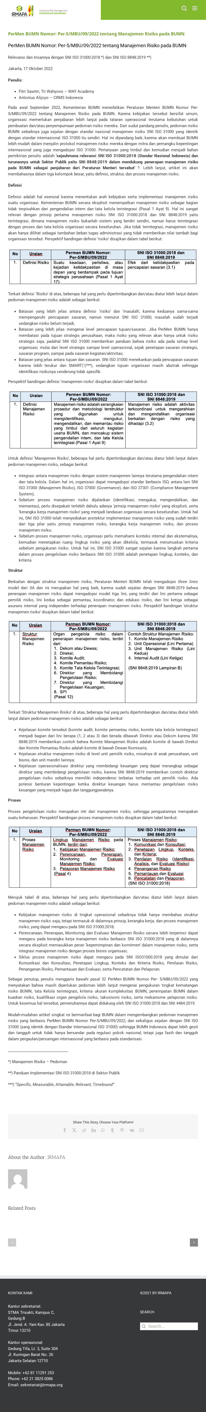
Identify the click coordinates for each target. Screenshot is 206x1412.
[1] (84, 365)
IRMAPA (56, 1157)
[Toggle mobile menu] (195, 8)
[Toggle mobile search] (184, 8)
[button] (12, 1242)
